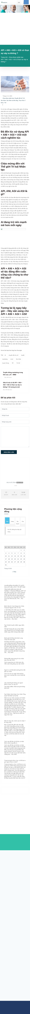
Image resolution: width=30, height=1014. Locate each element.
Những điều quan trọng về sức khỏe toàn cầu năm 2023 (14, 659)
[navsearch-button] (26, 2)
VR (12, 363)
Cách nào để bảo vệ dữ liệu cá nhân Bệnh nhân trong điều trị (14, 742)
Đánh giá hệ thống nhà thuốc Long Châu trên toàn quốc (13, 638)
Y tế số (18, 363)
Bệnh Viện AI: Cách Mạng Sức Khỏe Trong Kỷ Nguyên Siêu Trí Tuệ (14, 606)
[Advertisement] (15, 28)
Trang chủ (4, 57)
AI (5, 355)
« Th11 (14, 571)
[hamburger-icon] (19, 2)
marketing (5, 359)
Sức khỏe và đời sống (12, 100)
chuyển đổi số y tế (13, 355)
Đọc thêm (14, 619)
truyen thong (5, 363)
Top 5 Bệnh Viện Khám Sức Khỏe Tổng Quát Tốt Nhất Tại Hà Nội (15, 694)
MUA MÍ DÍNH (15, 482)
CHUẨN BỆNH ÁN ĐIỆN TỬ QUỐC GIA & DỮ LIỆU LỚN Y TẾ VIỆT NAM (14, 586)
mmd (11, 359)
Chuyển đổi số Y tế (19, 98)
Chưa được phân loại (8, 98)
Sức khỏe (3, 100)
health (22, 355)
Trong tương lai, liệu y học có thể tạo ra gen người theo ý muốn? (14, 761)
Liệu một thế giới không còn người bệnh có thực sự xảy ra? (13, 683)
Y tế (5, 102)
